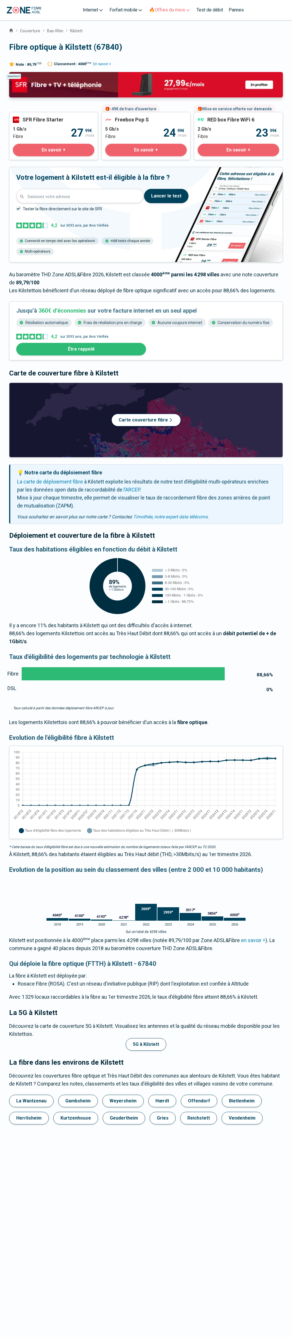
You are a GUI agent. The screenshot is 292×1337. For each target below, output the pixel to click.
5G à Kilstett (146, 1044)
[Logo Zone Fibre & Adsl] (24, 10)
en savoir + (253, 940)
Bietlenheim (242, 1101)
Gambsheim (78, 1101)
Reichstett (198, 1118)
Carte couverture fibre (143, 420)
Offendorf (199, 1101)
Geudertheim (124, 1118)
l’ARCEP (131, 490)
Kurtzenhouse (75, 1118)
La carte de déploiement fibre (50, 482)
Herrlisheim (29, 1118)
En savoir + (102, 64)
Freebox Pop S (118, 116)
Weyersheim (123, 1101)
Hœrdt (162, 1101)
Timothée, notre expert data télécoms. (171, 516)
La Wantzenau (31, 1101)
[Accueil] (11, 30)
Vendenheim (242, 1118)
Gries (163, 1118)
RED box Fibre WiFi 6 (217, 116)
